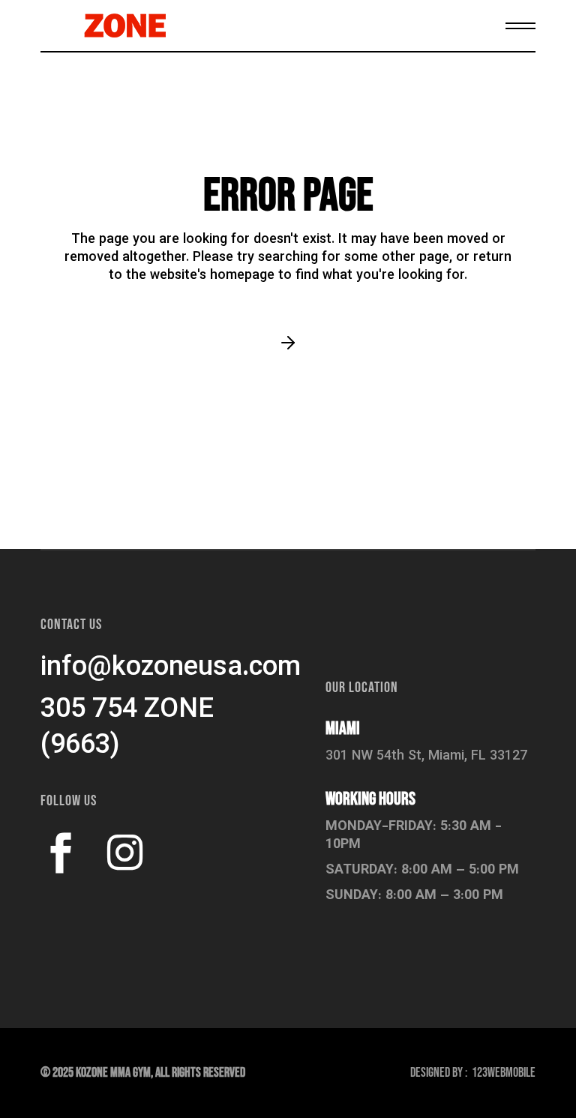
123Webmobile (504, 1073)
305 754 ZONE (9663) (127, 728)
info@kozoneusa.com (170, 668)
